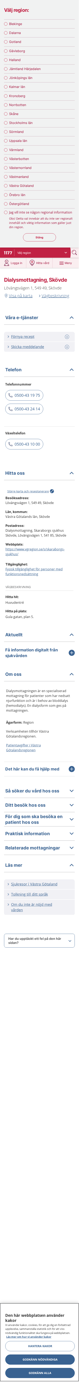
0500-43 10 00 (27, 444)
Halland (15, 60)
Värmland (16, 150)
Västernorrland (20, 168)
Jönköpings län (20, 78)
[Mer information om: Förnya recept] (67, 337)
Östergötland (19, 204)
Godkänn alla (40, 1373)
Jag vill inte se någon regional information (40, 212)
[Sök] (75, 252)
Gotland (15, 42)
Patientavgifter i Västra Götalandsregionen (23, 747)
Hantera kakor (40, 1346)
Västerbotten (19, 159)
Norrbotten (17, 105)
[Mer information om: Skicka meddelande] (67, 347)
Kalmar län (17, 87)
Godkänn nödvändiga (40, 1359)
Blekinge (15, 24)
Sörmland (16, 132)
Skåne (13, 114)
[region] (39, 1342)
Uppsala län (18, 141)
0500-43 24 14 (27, 409)
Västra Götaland (21, 186)
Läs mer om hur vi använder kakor (28, 1337)
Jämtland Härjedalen (25, 69)
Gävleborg (17, 51)
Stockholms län (21, 123)
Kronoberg (17, 96)
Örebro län (17, 195)
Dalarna (15, 33)
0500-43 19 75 (27, 395)
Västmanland (19, 177)
